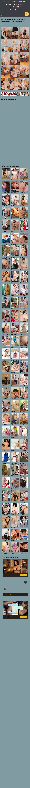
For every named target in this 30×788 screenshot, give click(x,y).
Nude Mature (15, 1)
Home (10, 4)
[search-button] (27, 14)
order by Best (15, 7)
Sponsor (19, 4)
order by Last (15, 9)
